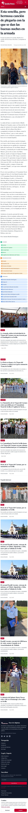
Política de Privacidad (6, 760)
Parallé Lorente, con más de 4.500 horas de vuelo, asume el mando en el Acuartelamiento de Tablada (14, 643)
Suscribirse (14, 783)
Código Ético (4, 758)
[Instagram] (7, 736)
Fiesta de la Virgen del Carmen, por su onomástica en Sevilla (13, 465)
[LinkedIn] (9, 736)
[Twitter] (4, 736)
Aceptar (21, 810)
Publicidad (3, 791)
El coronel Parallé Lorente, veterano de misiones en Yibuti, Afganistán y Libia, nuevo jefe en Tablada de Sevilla (13, 546)
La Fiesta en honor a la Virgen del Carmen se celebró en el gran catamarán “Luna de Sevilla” (14, 364)
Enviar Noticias (4, 795)
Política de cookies (5, 807)
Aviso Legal (4, 766)
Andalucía (3, 745)
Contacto (3, 768)
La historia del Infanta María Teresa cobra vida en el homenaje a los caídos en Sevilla (13, 699)
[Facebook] (2, 736)
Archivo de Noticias (5, 747)
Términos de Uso (5, 764)
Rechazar (7, 810)
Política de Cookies (5, 762)
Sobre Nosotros (5, 756)
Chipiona (3, 743)
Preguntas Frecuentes (6, 793)
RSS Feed (3, 749)
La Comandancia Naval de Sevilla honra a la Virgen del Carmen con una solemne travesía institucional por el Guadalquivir (14, 445)
